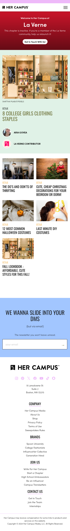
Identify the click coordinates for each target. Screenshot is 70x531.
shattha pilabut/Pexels (13, 101)
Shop (35, 418)
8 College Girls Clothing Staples (27, 116)
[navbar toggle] (65, 7)
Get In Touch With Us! (35, 41)
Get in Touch (35, 498)
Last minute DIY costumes (46, 230)
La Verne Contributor (27, 143)
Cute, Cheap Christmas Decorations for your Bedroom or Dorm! (51, 190)
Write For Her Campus (35, 469)
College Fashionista (35, 447)
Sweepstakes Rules (35, 430)
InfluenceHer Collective (35, 451)
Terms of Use (35, 426)
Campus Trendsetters (35, 484)
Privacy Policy (35, 422)
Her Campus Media (35, 410)
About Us (35, 414)
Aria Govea (20, 132)
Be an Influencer (35, 480)
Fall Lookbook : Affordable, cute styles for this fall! (15, 270)
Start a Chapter (35, 473)
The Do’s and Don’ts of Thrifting (17, 188)
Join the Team (35, 502)
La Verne (35, 24)
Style (5, 108)
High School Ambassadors (35, 476)
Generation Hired (35, 455)
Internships (35, 506)
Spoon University (35, 443)
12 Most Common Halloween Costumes (16, 230)
